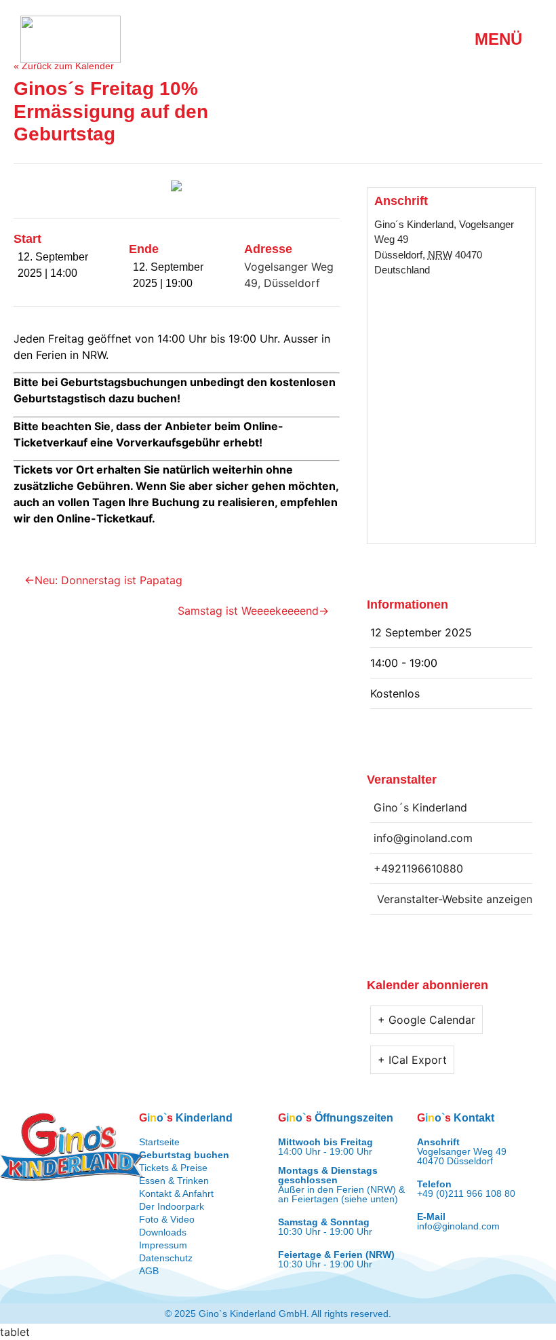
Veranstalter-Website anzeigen (454, 899)
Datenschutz (166, 1257)
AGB (149, 1270)
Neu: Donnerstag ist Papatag (108, 580)
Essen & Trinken (174, 1180)
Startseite (159, 1141)
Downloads (162, 1232)
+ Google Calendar (426, 1020)
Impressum (163, 1245)
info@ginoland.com (458, 1226)
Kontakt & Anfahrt (176, 1193)
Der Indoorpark (171, 1206)
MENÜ (498, 39)
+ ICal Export (412, 1060)
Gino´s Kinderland (414, 224)
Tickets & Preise (173, 1167)
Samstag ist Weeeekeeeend (248, 610)
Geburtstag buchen (184, 1154)
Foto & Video (167, 1219)
